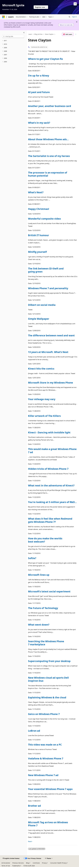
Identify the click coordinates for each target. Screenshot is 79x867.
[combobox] (13, 36)
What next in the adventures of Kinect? (51, 485)
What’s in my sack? (39, 122)
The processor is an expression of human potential (47, 174)
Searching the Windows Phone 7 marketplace (46, 643)
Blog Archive (38, 34)
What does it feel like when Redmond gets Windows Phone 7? (50, 520)
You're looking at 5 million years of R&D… (52, 502)
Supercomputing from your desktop (49, 661)
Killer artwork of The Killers (44, 415)
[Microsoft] (3, 17)
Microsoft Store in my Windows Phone (50, 382)
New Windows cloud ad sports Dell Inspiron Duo (48, 679)
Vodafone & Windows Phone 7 (45, 758)
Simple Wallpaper (38, 318)
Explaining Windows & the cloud (47, 697)
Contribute (36, 863)
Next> (30, 841)
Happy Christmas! (38, 209)
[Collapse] (24, 32)
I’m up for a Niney (38, 75)
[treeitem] (13, 40)
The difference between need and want (51, 335)
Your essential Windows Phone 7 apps (50, 789)
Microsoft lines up (38, 574)
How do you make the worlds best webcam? (45, 540)
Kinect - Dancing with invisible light (49, 432)
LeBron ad (34, 730)
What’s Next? (35, 192)
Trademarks (16, 866)
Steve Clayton (49, 34)
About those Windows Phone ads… (48, 139)
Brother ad (34, 805)
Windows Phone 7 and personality (48, 288)
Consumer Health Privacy (58, 863)
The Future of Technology (43, 608)
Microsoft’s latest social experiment (49, 591)
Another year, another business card (49, 106)
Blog (27, 863)
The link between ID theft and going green (46, 270)
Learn (30, 34)
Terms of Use (6, 866)
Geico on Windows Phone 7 (44, 714)
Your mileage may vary (41, 399)
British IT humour (38, 235)
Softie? (32, 558)
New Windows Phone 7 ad (43, 775)
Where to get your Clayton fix (45, 58)
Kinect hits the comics (41, 368)
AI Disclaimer (6, 863)
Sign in (74, 17)
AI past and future (39, 92)
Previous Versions (18, 863)
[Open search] (69, 17)
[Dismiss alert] (75, 3)
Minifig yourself (37, 251)
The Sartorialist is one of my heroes (49, 156)
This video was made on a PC (45, 744)
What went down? (38, 624)
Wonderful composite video (44, 218)
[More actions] (75, 34)
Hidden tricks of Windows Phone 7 (48, 468)
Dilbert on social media (41, 304)
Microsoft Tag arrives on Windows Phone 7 (48, 824)
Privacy (44, 863)
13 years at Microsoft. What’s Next (48, 352)
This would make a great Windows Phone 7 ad (52, 450)
